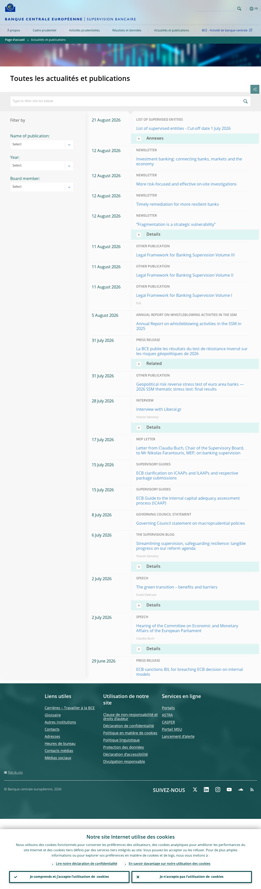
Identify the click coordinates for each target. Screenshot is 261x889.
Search (239, 8)
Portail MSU (172, 729)
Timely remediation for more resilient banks (177, 205)
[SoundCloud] (241, 789)
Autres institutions (60, 722)
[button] (245, 8)
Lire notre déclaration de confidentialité (86, 864)
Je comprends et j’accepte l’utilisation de (69, 877)
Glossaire (53, 715)
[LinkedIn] (206, 789)
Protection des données (123, 747)
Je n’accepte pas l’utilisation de (191, 877)
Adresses (52, 737)
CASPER (168, 722)
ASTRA (167, 715)
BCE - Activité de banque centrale (225, 30)
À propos (13, 30)
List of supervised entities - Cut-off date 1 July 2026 (183, 129)
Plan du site (15, 772)
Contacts (52, 729)
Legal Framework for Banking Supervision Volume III (185, 255)
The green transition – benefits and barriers (177, 587)
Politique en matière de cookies (130, 733)
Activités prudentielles (84, 30)
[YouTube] (229, 789)
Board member (24, 179)
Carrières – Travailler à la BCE (70, 708)
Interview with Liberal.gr (158, 410)
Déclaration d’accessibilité (125, 754)
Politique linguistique (121, 740)
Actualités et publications (171, 30)
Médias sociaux (58, 758)
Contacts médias (59, 751)
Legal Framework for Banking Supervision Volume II (184, 276)
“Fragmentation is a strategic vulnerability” (176, 225)
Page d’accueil (15, 40)
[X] (195, 789)
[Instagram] (218, 789)
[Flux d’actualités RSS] (252, 789)
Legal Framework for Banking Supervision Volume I (184, 296)
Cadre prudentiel (44, 30)
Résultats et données (126, 30)
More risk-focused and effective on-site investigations (186, 184)
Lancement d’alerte (178, 737)
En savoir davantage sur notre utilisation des (169, 864)
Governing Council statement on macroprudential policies (190, 524)
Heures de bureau (60, 744)
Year (14, 158)
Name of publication (29, 136)
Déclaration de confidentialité (128, 726)
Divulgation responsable (124, 762)
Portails (168, 708)
